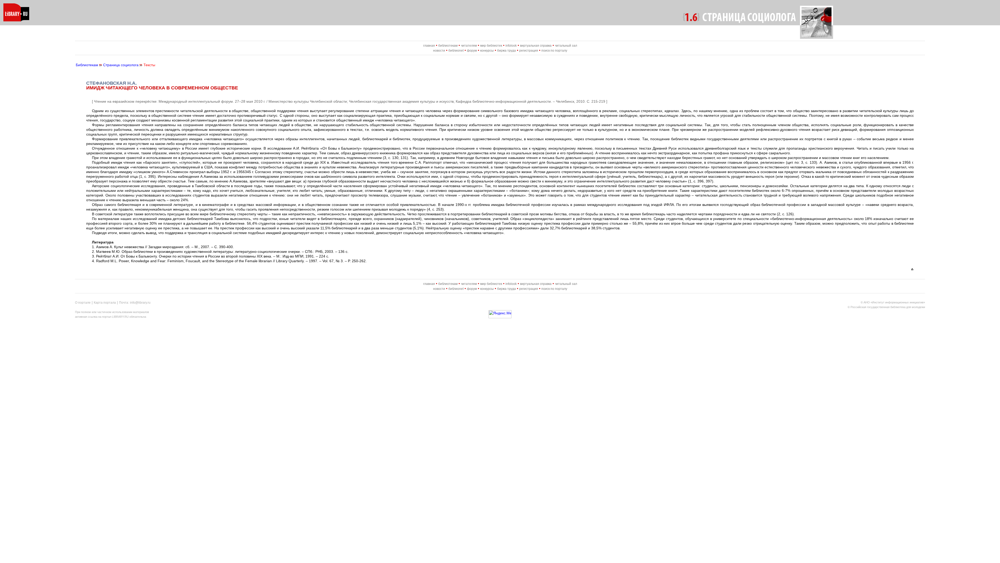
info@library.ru (140, 302)
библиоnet (456, 50)
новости (439, 50)
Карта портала (105, 302)
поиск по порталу (554, 50)
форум (472, 50)
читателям (469, 45)
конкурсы (487, 50)
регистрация (528, 50)
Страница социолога (121, 65)
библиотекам (448, 45)
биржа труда (506, 50)
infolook (511, 45)
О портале (83, 302)
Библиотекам (87, 65)
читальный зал (566, 45)
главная (429, 45)
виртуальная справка (536, 45)
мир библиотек (491, 45)
